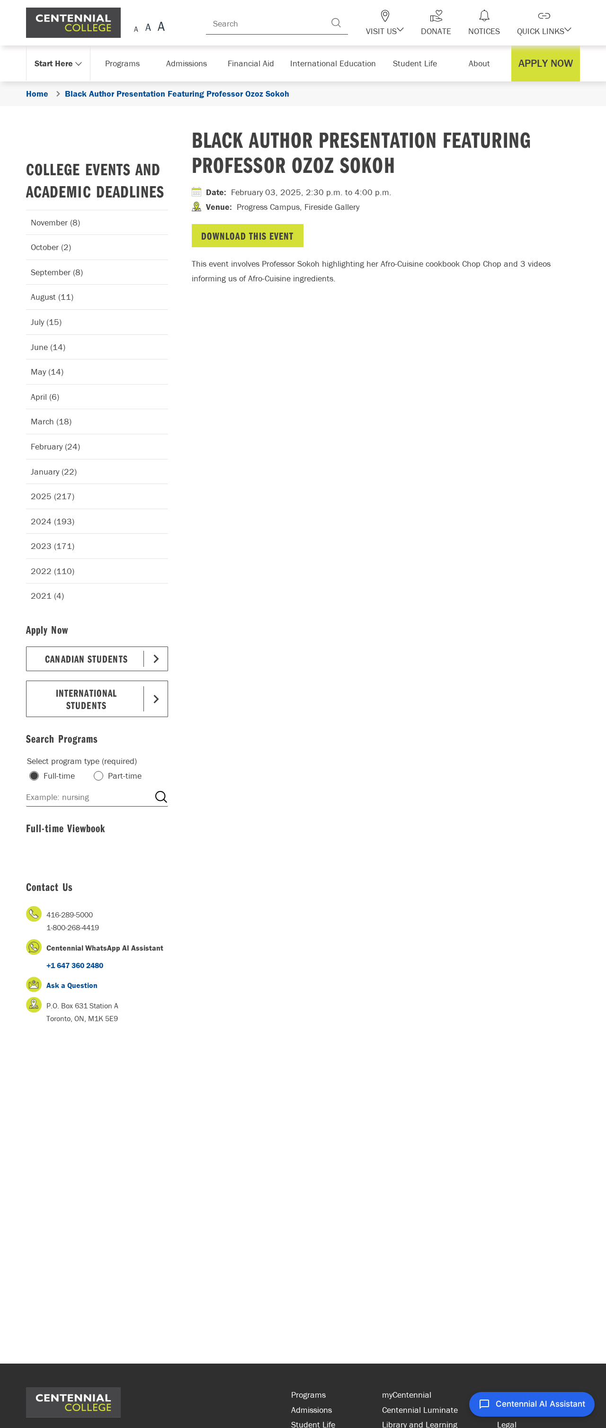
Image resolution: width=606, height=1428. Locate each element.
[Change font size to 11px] (160, 28)
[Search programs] (161, 797)
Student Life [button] (416, 63)
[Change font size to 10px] (148, 28)
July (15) (46, 321)
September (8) (57, 272)
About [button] (481, 63)
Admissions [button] (189, 63)
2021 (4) (47, 595)
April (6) (45, 396)
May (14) (47, 371)
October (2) (51, 247)
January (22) (54, 471)
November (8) (55, 222)
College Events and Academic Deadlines (95, 180)
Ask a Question (72, 985)
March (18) (51, 421)
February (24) (55, 446)
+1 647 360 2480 (74, 965)
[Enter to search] (355, 23)
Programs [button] (124, 63)
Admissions (311, 1409)
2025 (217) (52, 496)
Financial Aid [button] (255, 63)
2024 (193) (52, 521)
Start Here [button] (54, 63)
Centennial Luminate (420, 1409)
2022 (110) (52, 571)
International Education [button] (336, 63)
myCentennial (406, 1394)
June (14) (48, 346)
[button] (401, 22)
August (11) (52, 296)
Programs (308, 1394)
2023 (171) (52, 545)
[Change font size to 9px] (136, 28)
